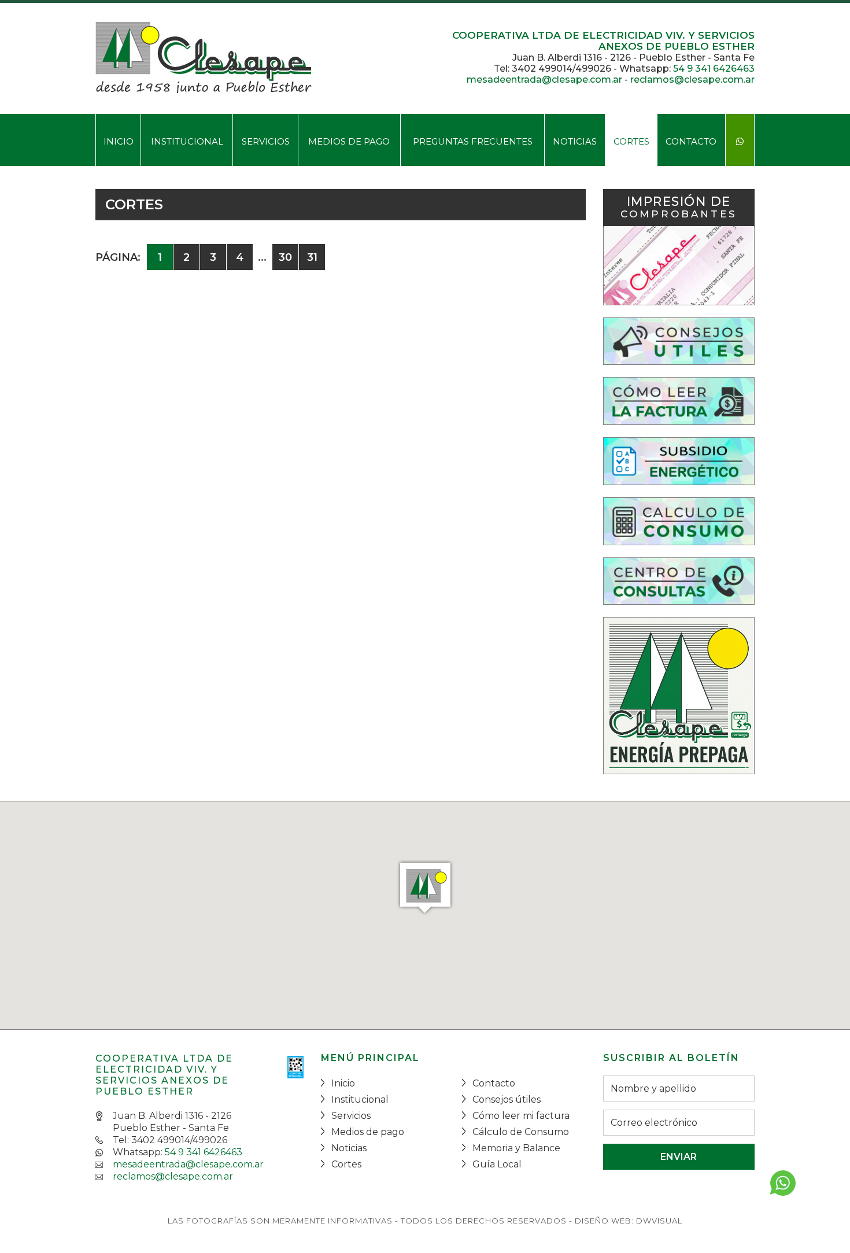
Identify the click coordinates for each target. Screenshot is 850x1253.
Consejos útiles (506, 1099)
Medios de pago (349, 141)
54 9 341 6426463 (714, 68)
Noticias (575, 141)
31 (312, 257)
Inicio (119, 141)
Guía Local (497, 1164)
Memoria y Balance (516, 1148)
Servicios (266, 141)
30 (285, 257)
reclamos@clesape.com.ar (692, 79)
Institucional (187, 141)
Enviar (678, 1156)
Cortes (631, 141)
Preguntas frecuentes (473, 141)
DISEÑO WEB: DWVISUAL (628, 1220)
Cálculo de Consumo (520, 1131)
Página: (118, 257)
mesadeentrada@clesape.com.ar (544, 79)
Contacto (691, 141)
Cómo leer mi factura (521, 1115)
